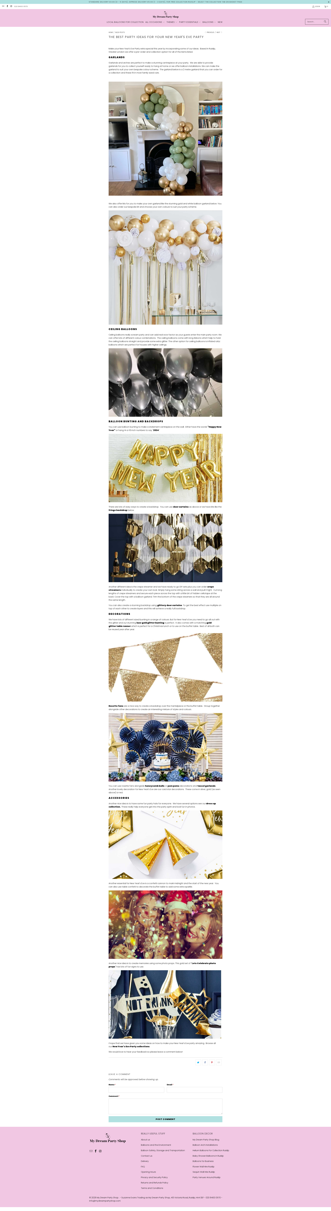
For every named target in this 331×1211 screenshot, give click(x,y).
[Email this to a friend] (219, 1062)
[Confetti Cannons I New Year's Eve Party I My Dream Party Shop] (165, 958)
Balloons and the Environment (156, 1144)
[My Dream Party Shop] (165, 14)
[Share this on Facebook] (205, 1062)
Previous (210, 32)
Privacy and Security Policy (154, 1177)
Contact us (146, 1155)
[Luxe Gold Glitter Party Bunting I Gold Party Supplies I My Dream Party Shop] (165, 700)
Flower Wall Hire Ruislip (203, 1166)
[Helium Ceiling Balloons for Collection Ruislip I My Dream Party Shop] (165, 416)
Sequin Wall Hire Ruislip (204, 1171)
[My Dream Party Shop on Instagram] (11, 6)
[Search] (325, 22)
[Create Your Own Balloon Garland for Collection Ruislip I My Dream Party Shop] (165, 194)
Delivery (145, 1161)
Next (219, 32)
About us (145, 1139)
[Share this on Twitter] (198, 1062)
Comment (114, 1096)
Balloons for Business (203, 1161)
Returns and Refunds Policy (154, 1182)
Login (317, 6)
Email (170, 1084)
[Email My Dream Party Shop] (3, 6)
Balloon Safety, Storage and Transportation (163, 1150)
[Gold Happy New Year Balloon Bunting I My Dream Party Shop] (165, 501)
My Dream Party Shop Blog (206, 1139)
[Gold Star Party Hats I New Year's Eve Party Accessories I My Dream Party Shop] (165, 878)
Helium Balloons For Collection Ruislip (211, 1150)
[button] (155, 22)
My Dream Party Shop (108, 1197)
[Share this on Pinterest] (212, 1062)
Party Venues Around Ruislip (206, 1177)
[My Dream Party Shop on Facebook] (7, 6)
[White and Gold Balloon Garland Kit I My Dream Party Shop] (165, 323)
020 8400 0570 (21, 6)
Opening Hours (148, 1171)
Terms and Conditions (152, 1188)
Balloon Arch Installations (205, 1144)
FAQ (143, 1166)
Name (112, 1084)
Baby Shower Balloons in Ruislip (208, 1155)
